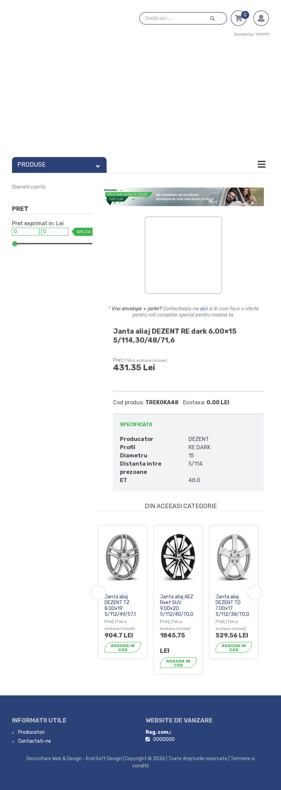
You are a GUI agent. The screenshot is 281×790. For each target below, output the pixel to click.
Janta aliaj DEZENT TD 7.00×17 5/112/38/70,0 (232, 605)
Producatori (31, 732)
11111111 (262, 34)
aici (204, 309)
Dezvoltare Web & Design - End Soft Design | (75, 759)
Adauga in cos (123, 647)
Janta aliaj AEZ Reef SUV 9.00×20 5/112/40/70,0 (176, 605)
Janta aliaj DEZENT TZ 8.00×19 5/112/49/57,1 (120, 605)
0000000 (164, 739)
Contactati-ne (34, 741)
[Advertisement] (140, 103)
